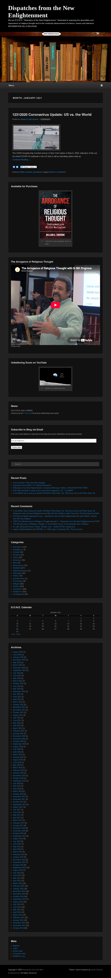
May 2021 (17, 723)
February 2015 (18, 886)
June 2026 (17, 655)
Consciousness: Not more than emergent (29, 483)
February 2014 (18, 917)
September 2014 (19, 899)
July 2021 (17, 718)
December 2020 (19, 736)
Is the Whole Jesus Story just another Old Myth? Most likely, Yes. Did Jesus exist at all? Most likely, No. (54, 493)
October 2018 (18, 778)
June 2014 (17, 907)
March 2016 (17, 852)
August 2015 (18, 870)
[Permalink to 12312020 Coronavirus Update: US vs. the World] (36, 150)
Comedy (16, 552)
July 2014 (17, 904)
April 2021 (17, 726)
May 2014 (17, 910)
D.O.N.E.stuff (27, 413)
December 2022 (19, 691)
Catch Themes (97, 970)
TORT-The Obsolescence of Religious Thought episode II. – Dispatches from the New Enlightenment (52, 521)
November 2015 (19, 862)
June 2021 (17, 720)
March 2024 (17, 681)
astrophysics (18, 550)
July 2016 (17, 841)
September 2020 (19, 744)
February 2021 (18, 731)
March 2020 (17, 754)
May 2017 (17, 815)
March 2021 (17, 728)
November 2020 (19, 739)
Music (15, 563)
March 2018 (17, 791)
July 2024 (17, 673)
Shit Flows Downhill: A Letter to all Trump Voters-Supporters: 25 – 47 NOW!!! (43, 491)
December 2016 (19, 828)
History (16, 557)
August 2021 (18, 715)
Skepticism (17, 592)
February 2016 (18, 854)
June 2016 (17, 844)
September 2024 (19, 670)
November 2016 (19, 831)
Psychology (17, 581)
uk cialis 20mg (18, 527)
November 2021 (19, 710)
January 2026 (18, 657)
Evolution (16, 555)
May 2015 (17, 878)
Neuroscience (18, 565)
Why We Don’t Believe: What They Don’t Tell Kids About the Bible (73, 513)
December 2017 (19, 797)
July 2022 (17, 694)
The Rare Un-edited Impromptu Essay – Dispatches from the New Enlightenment (44, 516)
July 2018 (17, 783)
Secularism (37, 172)
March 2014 (17, 915)
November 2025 (19, 660)
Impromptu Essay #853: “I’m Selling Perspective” (32, 485)
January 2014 (18, 920)
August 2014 (18, 902)
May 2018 (17, 786)
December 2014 (19, 891)
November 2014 (19, 894)
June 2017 (17, 812)
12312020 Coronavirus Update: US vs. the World (52, 114)
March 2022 (17, 702)
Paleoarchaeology (20, 571)
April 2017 (17, 818)
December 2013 (19, 923)
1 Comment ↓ (45, 119)
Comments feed (19, 954)
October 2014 (18, 896)
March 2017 (17, 820)
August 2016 (18, 839)
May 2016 (17, 847)
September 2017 (19, 805)
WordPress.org (19, 956)
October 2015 (18, 865)
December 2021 (19, 707)
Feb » (19, 634)
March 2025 (17, 665)
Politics (22, 172)
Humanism (17, 560)
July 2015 (17, 873)
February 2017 (18, 823)
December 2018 (19, 776)
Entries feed (17, 951)
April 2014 (17, 912)
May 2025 (17, 662)
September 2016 (19, 836)
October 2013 (18, 928)
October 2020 (18, 741)
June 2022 (17, 697)
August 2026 (18, 652)
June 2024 (17, 676)
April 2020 (17, 752)
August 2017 (18, 807)
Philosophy (17, 573)
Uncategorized (18, 594)
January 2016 (18, 857)
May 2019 (17, 765)
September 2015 (19, 868)
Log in (15, 948)
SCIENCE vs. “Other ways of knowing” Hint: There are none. (59, 529)
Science (29, 172)
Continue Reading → (21, 159)
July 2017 (17, 810)
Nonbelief (16, 568)
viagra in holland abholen (22, 529)
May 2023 (17, 689)
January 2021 (18, 733)
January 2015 (18, 889)
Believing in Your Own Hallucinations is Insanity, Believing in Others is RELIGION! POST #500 (50, 488)
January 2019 (18, 773)
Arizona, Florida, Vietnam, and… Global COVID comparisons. (51, 527)
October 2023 (18, 683)
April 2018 (17, 789)
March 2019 (17, 768)
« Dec (13, 634)
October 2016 (18, 833)
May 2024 (17, 678)
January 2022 (18, 705)
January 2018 (18, 794)
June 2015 (17, 875)
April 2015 (17, 881)
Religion (16, 584)
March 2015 (17, 883)
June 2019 (17, 762)
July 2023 (17, 686)
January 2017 (18, 825)
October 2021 (18, 712)
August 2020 (18, 747)
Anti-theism (17, 547)
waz (36, 119)
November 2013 (19, 925)
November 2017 (19, 799)
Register (16, 946)
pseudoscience (19, 578)
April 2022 (17, 699)
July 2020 (17, 749)
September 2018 (19, 781)
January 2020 (18, 757)
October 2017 (18, 802)
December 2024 (19, 668)
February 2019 (18, 770)
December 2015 (19, 860)
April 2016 (17, 849)
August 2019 (18, 760)
